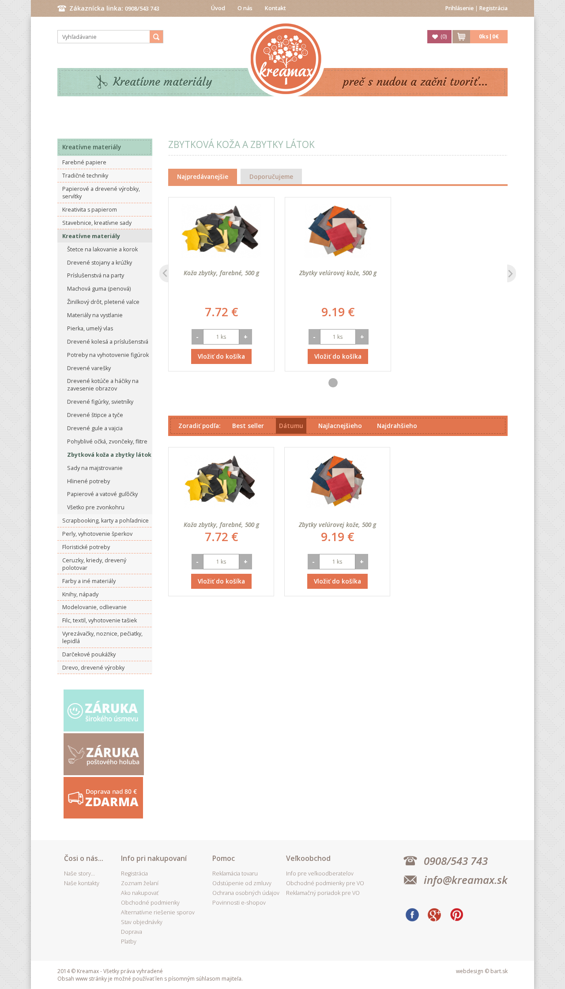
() (444, 36)
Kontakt (275, 8)
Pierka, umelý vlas (90, 328)
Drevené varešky (89, 368)
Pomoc (223, 858)
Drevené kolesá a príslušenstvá (107, 341)
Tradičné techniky (85, 175)
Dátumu (291, 425)
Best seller (248, 425)
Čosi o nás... (83, 858)
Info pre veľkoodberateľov (320, 873)
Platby (128, 941)
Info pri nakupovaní (154, 858)
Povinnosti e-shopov (239, 902)
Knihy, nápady (80, 594)
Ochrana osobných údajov (245, 893)
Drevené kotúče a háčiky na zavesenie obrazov (103, 384)
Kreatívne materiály (162, 82)
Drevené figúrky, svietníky (100, 401)
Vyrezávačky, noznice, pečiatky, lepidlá (102, 637)
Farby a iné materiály (89, 581)
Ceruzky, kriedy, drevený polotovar (94, 564)
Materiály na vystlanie (95, 315)
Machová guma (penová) (99, 288)
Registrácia (493, 8)
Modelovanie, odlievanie (94, 607)
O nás (244, 8)
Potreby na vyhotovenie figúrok (108, 355)
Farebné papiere (84, 162)
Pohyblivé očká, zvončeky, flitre (107, 441)
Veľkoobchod (308, 858)
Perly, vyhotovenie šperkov (97, 534)
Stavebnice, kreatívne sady (97, 223)
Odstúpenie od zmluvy (241, 883)
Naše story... (79, 873)
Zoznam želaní (139, 883)
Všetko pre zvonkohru (95, 507)
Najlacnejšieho (340, 425)
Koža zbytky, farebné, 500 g (221, 273)
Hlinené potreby (88, 481)
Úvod (218, 8)
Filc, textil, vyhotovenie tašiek (99, 620)
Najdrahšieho (397, 425)
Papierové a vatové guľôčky (102, 494)
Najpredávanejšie (202, 176)
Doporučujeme (271, 176)
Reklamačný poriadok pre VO (323, 893)
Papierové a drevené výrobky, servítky (101, 192)
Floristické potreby (86, 547)
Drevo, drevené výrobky (93, 667)
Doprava (131, 932)
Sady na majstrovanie (95, 468)
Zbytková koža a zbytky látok (109, 455)
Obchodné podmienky (150, 902)
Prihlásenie (459, 8)
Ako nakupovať (139, 893)
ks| (489, 36)
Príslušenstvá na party (95, 275)
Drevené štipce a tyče (95, 415)
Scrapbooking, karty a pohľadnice (105, 520)
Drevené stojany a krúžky (99, 262)
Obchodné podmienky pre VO (325, 883)
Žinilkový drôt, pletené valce (103, 302)
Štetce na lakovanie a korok (102, 249)
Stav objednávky (141, 922)
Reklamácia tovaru (235, 873)
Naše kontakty (81, 883)
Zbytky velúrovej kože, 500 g (338, 273)
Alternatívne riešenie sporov (158, 912)
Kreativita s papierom (89, 209)
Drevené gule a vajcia (95, 428)
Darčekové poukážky (89, 654)
